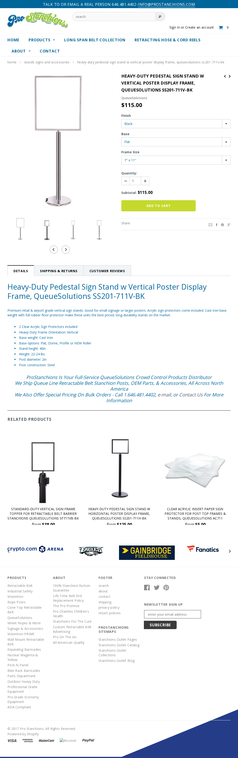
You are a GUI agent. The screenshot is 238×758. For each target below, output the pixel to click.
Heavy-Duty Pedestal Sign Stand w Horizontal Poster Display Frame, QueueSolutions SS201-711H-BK (119, 513)
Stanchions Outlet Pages (118, 639)
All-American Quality (69, 642)
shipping (105, 602)
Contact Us (191, 395)
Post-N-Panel (17, 665)
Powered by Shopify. (23, 734)
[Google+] (229, 224)
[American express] (27, 740)
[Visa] (12, 740)
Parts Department (21, 676)
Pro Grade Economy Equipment (23, 699)
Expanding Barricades (24, 649)
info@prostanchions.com (166, 4)
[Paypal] (88, 740)
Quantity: (129, 173)
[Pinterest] (222, 224)
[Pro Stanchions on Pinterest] (166, 588)
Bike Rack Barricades (23, 670)
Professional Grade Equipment (22, 689)
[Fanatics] (203, 548)
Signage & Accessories (25, 628)
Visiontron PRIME (20, 634)
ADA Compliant (19, 707)
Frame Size (130, 152)
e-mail (164, 395)
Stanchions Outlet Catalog (119, 645)
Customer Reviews (107, 271)
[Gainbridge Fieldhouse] (147, 552)
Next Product (230, 76)
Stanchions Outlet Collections (112, 652)
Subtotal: (129, 192)
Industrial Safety (20, 591)
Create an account (199, 27)
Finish (126, 115)
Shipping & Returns (59, 271)
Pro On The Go (65, 637)
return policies (110, 613)
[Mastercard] (46, 740)
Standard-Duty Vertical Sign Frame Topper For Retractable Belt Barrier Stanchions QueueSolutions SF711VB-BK (43, 513)
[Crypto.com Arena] (35, 548)
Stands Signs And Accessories (47, 62)
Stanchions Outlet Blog (117, 660)
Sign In (174, 27)
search (104, 585)
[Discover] (68, 740)
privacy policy (109, 607)
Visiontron (15, 596)
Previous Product (225, 76)
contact (104, 596)
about (103, 591)
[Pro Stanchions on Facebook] (147, 588)
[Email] (210, 224)
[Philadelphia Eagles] (91, 551)
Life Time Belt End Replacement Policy (68, 598)
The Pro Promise (66, 606)
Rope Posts (16, 602)
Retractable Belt (20, 585)
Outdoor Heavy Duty (23, 681)
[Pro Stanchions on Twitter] (157, 588)
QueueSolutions (19, 617)
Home (12, 62)
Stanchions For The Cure (72, 621)
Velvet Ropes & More (24, 623)
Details (20, 271)
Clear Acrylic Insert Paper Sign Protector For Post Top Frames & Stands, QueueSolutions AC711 (195, 513)
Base (125, 134)
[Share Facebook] (216, 224)
